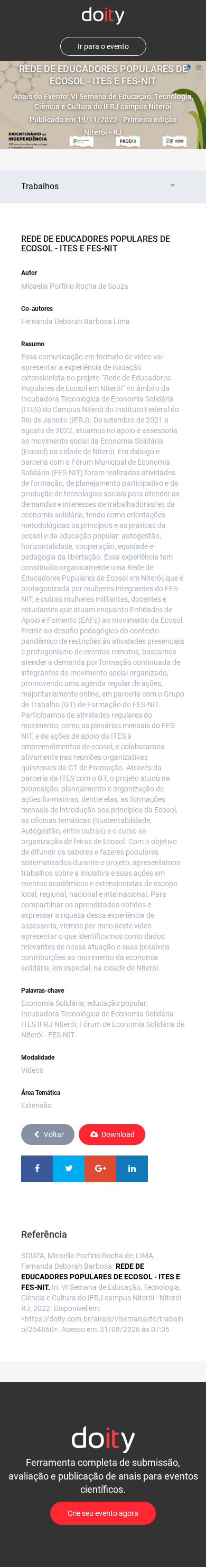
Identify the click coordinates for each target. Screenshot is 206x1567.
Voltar (54, 1134)
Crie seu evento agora (103, 1513)
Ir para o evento (103, 46)
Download (118, 1134)
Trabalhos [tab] (40, 186)
